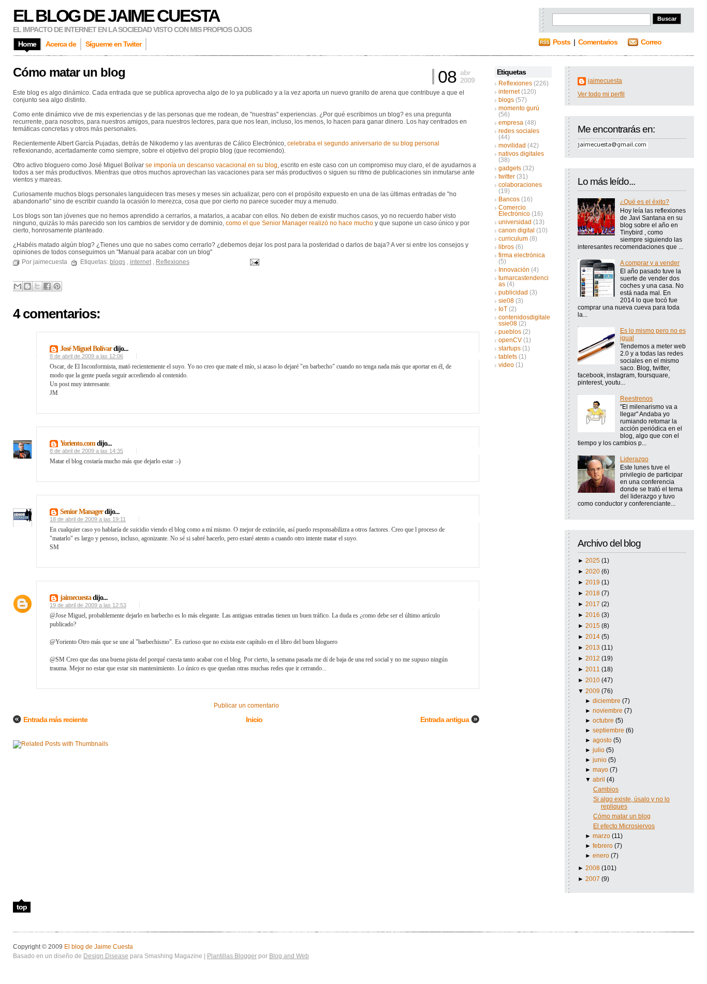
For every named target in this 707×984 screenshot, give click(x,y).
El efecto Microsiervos (624, 826)
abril (600, 779)
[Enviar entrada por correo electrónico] (253, 262)
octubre (604, 720)
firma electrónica (521, 255)
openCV (510, 340)
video (506, 365)
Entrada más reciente (55, 719)
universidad (515, 222)
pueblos (509, 331)
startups (509, 348)
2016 (593, 615)
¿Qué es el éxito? (644, 201)
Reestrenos (636, 398)
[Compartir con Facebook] (47, 286)
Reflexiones (515, 83)
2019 (593, 582)
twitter (506, 176)
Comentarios (597, 42)
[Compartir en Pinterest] (57, 286)
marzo (602, 836)
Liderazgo (634, 459)
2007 (593, 879)
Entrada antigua (444, 719)
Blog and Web (289, 956)
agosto (603, 740)
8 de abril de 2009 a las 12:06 (86, 356)
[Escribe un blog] (27, 286)
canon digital (516, 230)
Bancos (509, 199)
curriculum (513, 238)
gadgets (509, 168)
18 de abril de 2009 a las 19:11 (88, 519)
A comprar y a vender (650, 263)
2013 (593, 647)
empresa (510, 122)
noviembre (608, 710)
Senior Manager (81, 512)
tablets (507, 356)
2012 (593, 658)
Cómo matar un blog (622, 816)
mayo (601, 769)
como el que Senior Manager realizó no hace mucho (299, 223)
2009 (593, 691)
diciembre (607, 700)
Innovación (513, 269)
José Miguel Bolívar (86, 349)
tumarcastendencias (523, 281)
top (22, 907)
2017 (593, 604)
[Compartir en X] (37, 286)
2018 (593, 593)
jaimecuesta (605, 80)
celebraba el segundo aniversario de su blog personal (363, 143)
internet (509, 91)
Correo (651, 42)
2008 (593, 868)
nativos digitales (521, 153)
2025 (593, 560)
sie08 (506, 300)
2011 (593, 669)
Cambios (605, 789)
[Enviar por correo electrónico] (17, 286)
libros (506, 247)
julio (599, 750)
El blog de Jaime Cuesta (116, 15)
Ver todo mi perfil (601, 94)
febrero (603, 845)
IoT (502, 309)
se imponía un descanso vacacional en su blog (211, 165)
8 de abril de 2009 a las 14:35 (86, 451)
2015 (593, 625)
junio (600, 759)
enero (602, 855)
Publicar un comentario (246, 705)
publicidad (513, 292)
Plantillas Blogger (232, 956)
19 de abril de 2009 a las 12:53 (88, 605)
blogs (506, 100)
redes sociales (518, 131)
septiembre (609, 730)
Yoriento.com (77, 443)
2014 (593, 636)
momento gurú (518, 108)
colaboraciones (520, 184)
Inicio (254, 719)
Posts (561, 42)
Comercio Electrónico (514, 210)
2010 (593, 680)
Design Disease (105, 956)
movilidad (512, 145)
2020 (593, 571)
